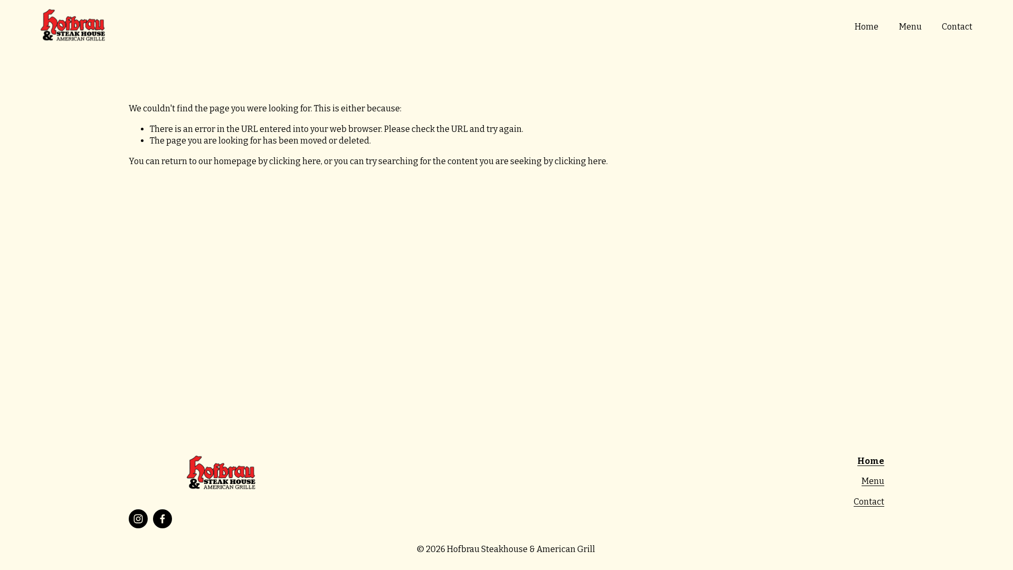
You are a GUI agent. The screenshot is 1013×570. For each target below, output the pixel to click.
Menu (910, 27)
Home (866, 27)
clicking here (295, 161)
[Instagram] (138, 518)
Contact (957, 27)
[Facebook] (162, 518)
